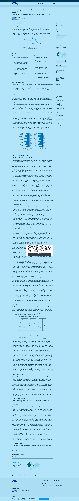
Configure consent (39, 253)
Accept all (39, 255)
